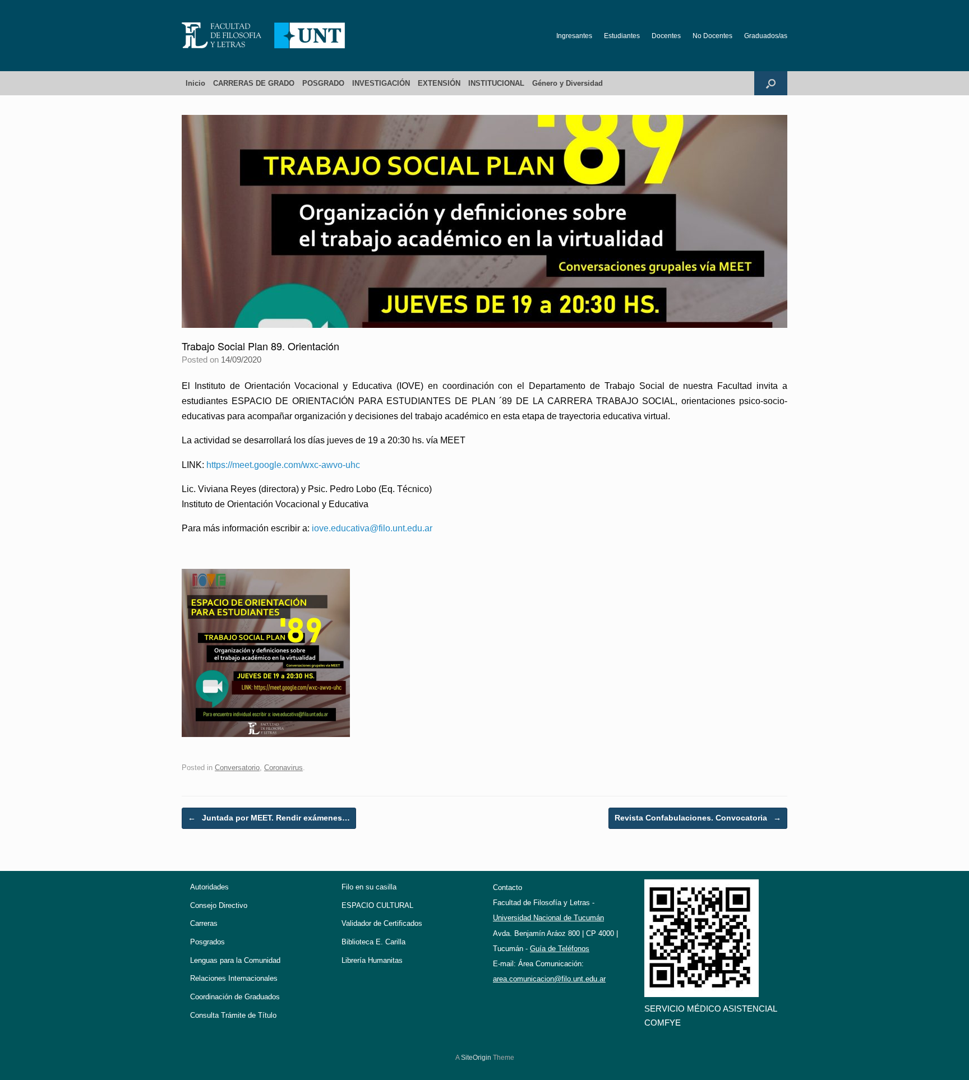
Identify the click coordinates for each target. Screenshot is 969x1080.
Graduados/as (765, 36)
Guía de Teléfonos (559, 948)
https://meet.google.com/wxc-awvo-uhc (283, 465)
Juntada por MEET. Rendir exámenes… (269, 817)
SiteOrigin (476, 1057)
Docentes (666, 36)
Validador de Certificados (382, 923)
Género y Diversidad (567, 83)
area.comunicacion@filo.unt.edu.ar (549, 979)
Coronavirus (283, 767)
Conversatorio (237, 767)
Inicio (195, 83)
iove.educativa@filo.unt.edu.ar (372, 528)
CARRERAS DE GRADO (253, 83)
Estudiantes (622, 36)
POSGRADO (323, 83)
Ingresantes (574, 36)
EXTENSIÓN (439, 83)
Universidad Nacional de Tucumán (548, 918)
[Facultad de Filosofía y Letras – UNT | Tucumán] (263, 35)
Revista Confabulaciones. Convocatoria (698, 817)
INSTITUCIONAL (496, 83)
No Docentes (712, 36)
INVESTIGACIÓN (381, 83)
